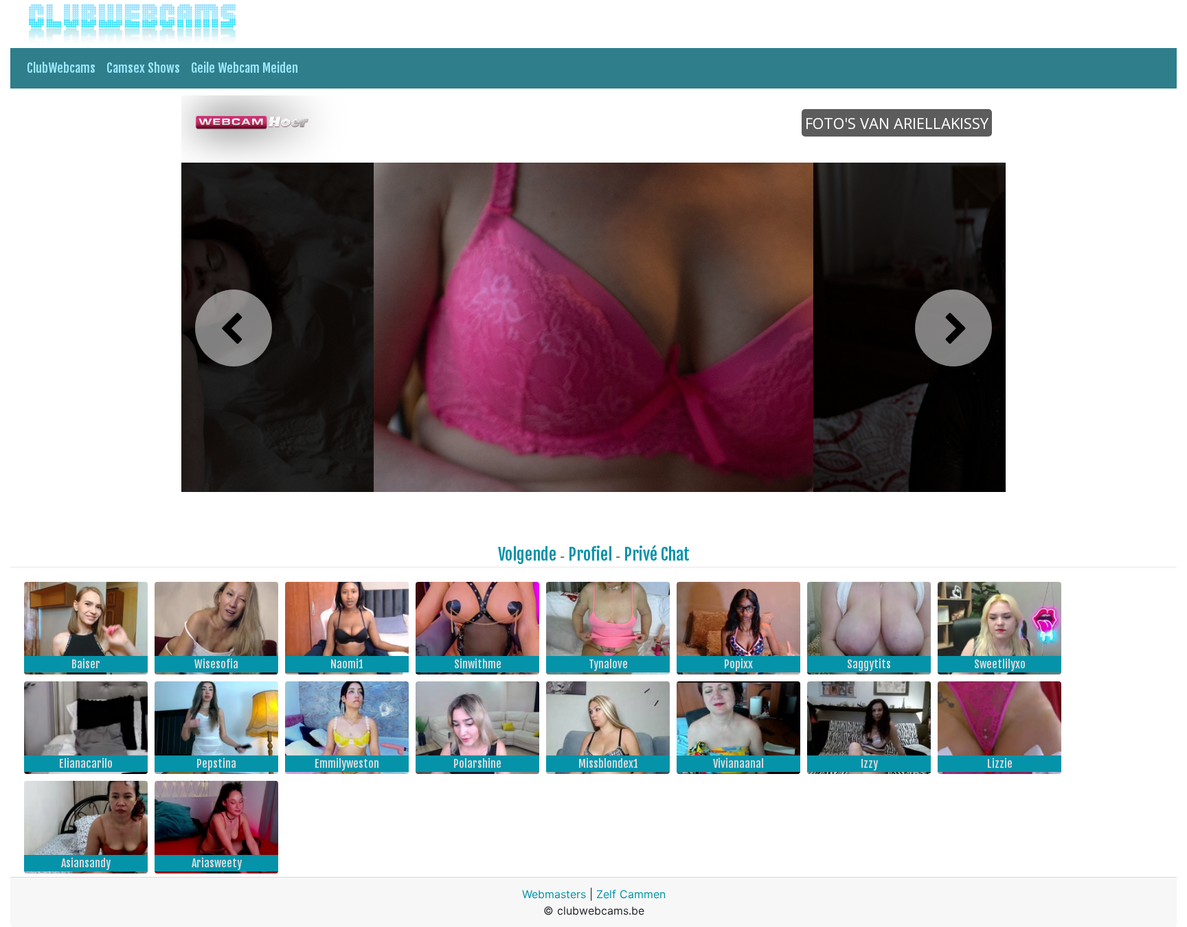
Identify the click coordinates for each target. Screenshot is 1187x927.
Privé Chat (657, 554)
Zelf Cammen (631, 894)
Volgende (527, 554)
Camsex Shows (143, 67)
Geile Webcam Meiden (244, 67)
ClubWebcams (61, 67)
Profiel (590, 554)
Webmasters (554, 894)
